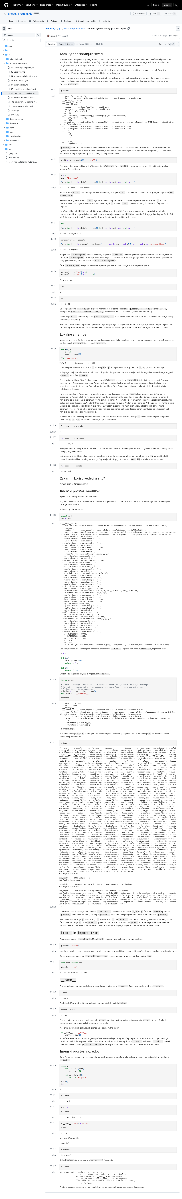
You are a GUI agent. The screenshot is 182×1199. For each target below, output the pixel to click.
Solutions (30, 4)
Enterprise (79, 4)
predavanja (25, 13)
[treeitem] (20, 93)
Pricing (93, 4)
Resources (45, 4)
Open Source (63, 4)
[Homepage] (6, 5)
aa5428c (154, 36)
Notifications (140, 14)
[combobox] (22, 40)
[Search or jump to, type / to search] (147, 5)
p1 (60, 28)
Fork (156, 14)
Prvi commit (63, 36)
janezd (11, 13)
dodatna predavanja (74, 28)
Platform (16, 4)
